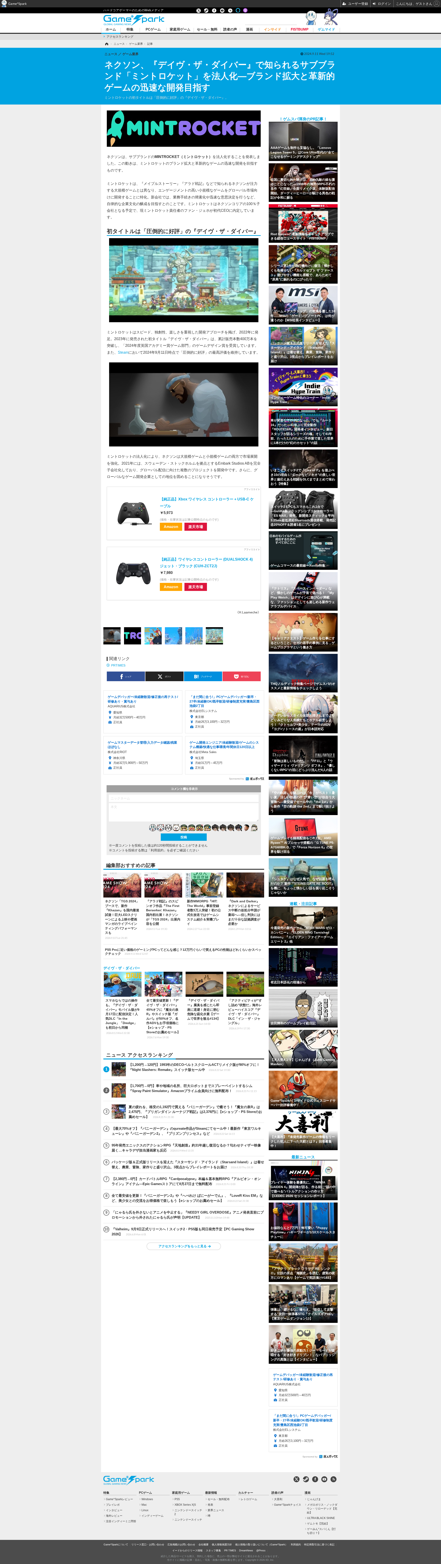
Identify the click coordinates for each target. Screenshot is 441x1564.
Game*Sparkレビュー (119, 1499)
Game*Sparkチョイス (287, 1504)
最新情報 (211, 1492)
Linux (144, 1510)
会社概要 (203, 1544)
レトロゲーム (249, 1499)
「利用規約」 (157, 850)
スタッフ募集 (213, 1550)
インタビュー (114, 1510)
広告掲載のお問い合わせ (181, 1544)
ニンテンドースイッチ (188, 1519)
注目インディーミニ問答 (121, 1521)
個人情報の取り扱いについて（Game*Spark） (261, 1544)
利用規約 (296, 1544)
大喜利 (278, 1499)
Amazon (171, 527)
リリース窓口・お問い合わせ (147, 1544)
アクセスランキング (120, 36)
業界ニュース (216, 1510)
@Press (261, 1550)
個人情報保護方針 (222, 1544)
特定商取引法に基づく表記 (319, 1544)
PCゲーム (153, 29)
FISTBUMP (299, 29)
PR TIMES (230, 1550)
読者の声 (230, 29)
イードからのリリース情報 (187, 1550)
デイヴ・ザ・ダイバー (121, 968)
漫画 (249, 29)
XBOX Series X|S (185, 1504)
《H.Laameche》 (248, 612)
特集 (130, 29)
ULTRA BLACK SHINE (321, 1518)
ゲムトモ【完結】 (318, 1523)
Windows (147, 1499)
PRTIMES (118, 665)
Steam (123, 352)
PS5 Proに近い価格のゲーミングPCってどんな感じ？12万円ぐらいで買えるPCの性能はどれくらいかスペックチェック (183, 951)
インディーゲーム (152, 1515)
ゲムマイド (326, 29)
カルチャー (245, 1492)
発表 (210, 1504)
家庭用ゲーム (180, 29)
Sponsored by (236, 778)
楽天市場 (195, 527)
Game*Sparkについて (116, 1544)
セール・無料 (207, 29)
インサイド (272, 29)
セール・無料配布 (219, 1499)
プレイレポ (113, 1504)
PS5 (177, 1499)
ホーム (111, 29)
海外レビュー (114, 1515)
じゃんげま (314, 1499)
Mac (144, 1504)
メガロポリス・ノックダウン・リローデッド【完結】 (322, 1508)
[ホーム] (106, 43)
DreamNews (246, 1550)
